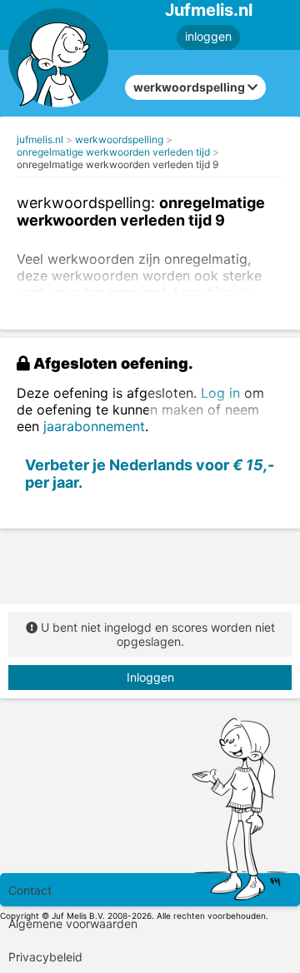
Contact (30, 890)
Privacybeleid (45, 957)
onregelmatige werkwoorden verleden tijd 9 (117, 164)
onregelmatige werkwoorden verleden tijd (113, 152)
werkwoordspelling (119, 139)
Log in (220, 393)
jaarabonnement (94, 426)
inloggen (208, 36)
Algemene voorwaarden (73, 923)
